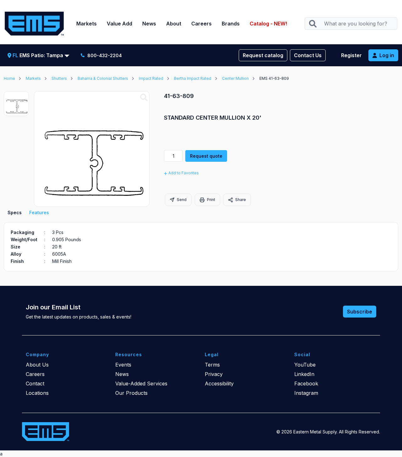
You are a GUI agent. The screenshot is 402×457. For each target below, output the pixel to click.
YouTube (305, 365)
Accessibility (219, 383)
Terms (212, 365)
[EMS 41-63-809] (144, 97)
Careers (201, 23)
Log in (386, 55)
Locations (37, 393)
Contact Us (308, 55)
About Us (37, 365)
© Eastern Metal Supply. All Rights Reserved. (328, 431)
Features (39, 212)
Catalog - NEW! (268, 23)
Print (210, 199)
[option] (16, 103)
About (173, 23)
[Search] (313, 23)
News (149, 23)
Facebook (306, 383)
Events (123, 365)
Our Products (131, 393)
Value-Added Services (141, 383)
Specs (15, 212)
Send (181, 199)
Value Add (119, 23)
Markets (86, 23)
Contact (35, 383)
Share (240, 199)
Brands (231, 23)
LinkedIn (304, 374)
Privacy (214, 374)
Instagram (306, 393)
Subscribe (359, 311)
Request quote (206, 156)
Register (351, 55)
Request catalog (263, 55)
